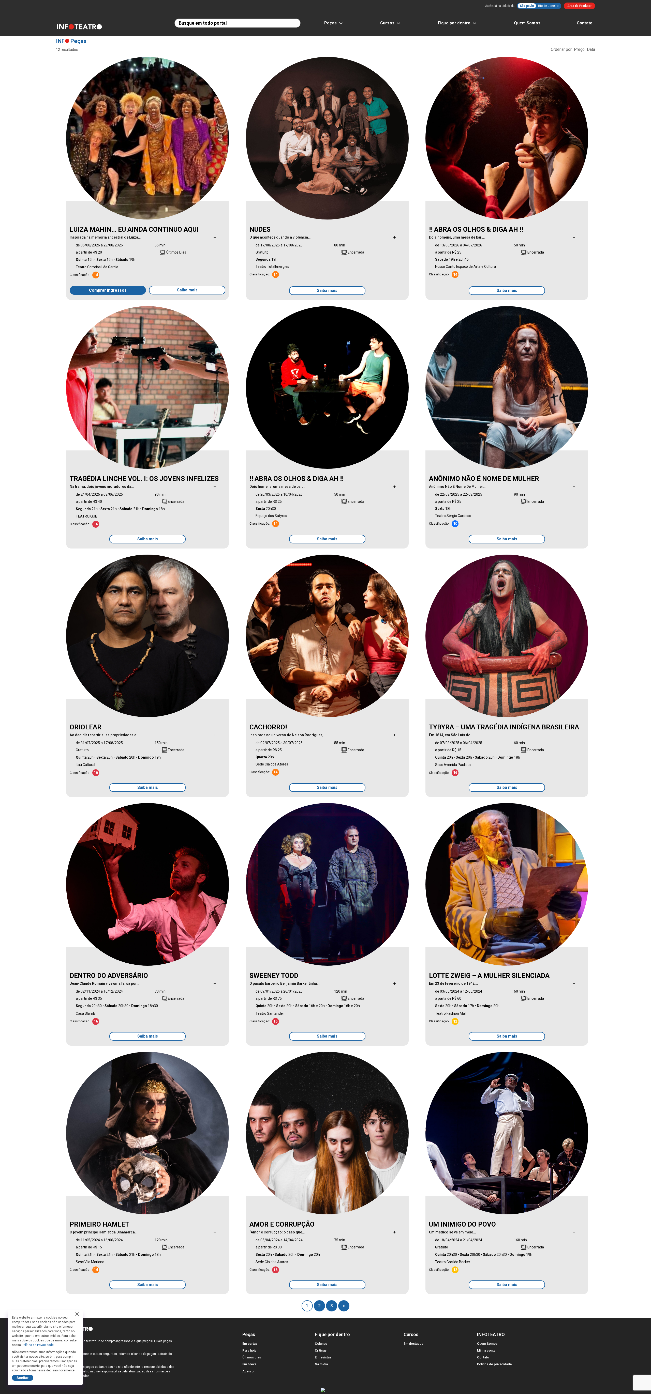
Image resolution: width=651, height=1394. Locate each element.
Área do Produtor (579, 6)
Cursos (387, 23)
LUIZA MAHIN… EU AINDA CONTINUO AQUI (134, 229)
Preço (579, 49)
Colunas (321, 1343)
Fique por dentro (454, 23)
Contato (585, 23)
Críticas (321, 1350)
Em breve (249, 1364)
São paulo (527, 6)
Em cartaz (249, 1343)
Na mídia (321, 1364)
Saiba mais (187, 290)
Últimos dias (251, 1357)
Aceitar (23, 1378)
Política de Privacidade (38, 1345)
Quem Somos (527, 23)
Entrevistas (323, 1357)
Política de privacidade (494, 1364)
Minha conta (486, 1350)
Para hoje (249, 1350)
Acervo (248, 1371)
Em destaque (413, 1343)
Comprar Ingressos (108, 290)
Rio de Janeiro (548, 6)
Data (591, 49)
